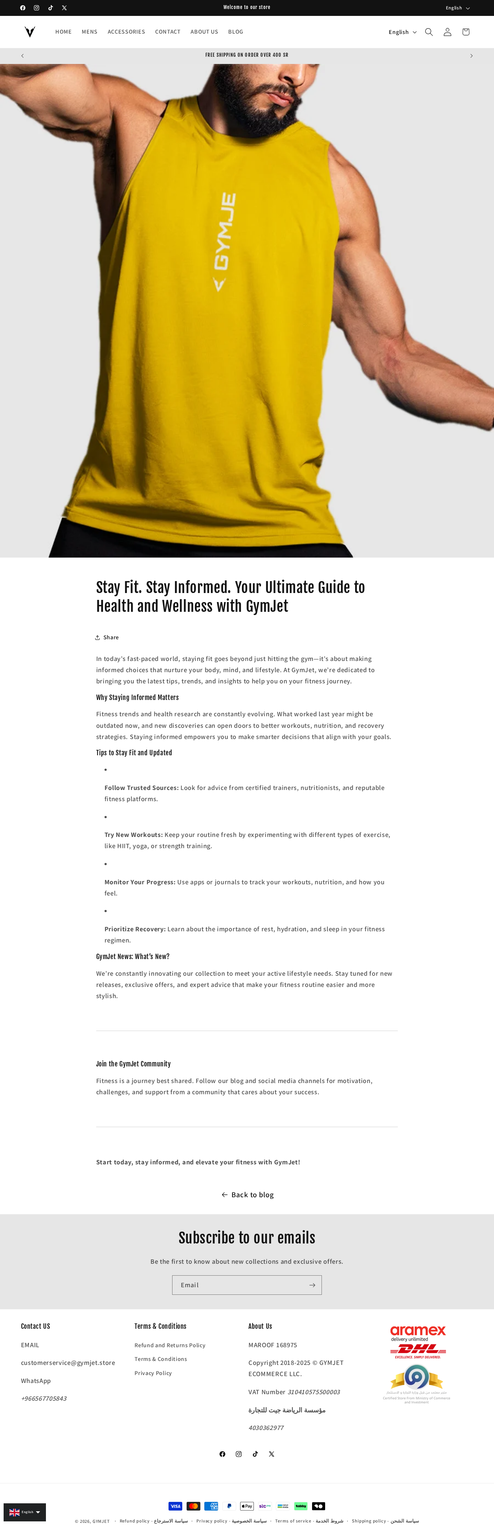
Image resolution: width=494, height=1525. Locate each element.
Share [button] (111, 637)
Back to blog (252, 1194)
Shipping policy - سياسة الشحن (385, 1521)
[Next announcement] (472, 56)
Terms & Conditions (161, 1359)
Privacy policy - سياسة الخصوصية (231, 1521)
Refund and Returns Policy (170, 1345)
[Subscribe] (312, 1285)
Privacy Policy (153, 1373)
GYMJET (101, 1521)
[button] (429, 32)
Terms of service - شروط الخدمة (309, 1521)
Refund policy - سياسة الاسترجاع (154, 1521)
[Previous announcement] (22, 56)
